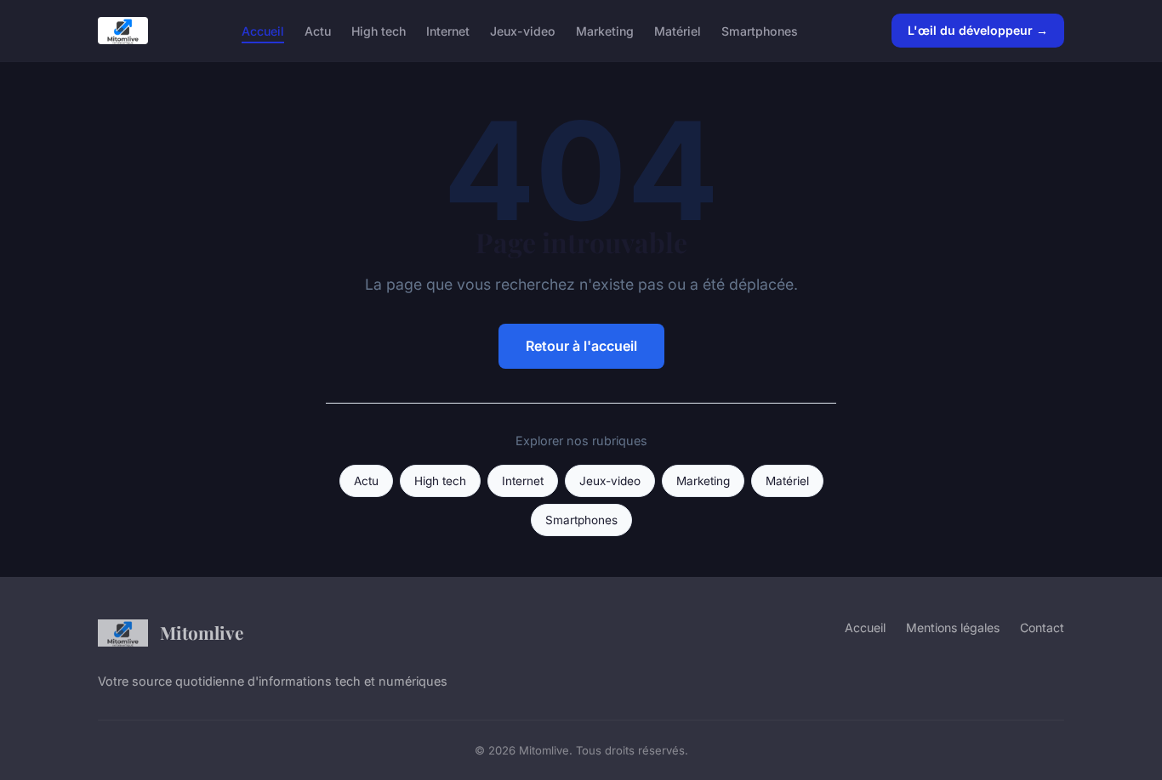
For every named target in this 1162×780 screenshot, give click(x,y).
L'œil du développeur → (978, 30)
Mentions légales (953, 627)
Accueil (263, 30)
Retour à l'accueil (581, 345)
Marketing (605, 30)
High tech (378, 30)
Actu (318, 30)
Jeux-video (522, 30)
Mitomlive (201, 632)
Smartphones (759, 30)
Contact (1042, 627)
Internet (448, 30)
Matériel (677, 30)
